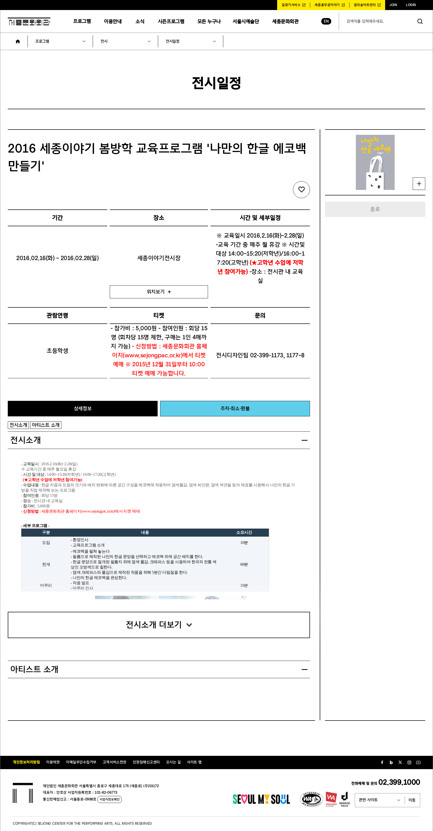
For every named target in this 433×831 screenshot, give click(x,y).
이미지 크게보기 (419, 183)
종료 (375, 209)
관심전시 (301, 189)
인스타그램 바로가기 (409, 762)
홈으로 (18, 41)
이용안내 (113, 21)
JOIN (393, 5)
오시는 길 (173, 762)
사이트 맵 (194, 762)
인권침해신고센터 (146, 762)
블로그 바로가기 (391, 762)
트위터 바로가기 (400, 762)
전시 (103, 41)
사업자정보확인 (109, 799)
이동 (411, 800)
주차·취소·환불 (235, 408)
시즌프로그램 (171, 21)
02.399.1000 (399, 782)
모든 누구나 (209, 21)
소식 (140, 21)
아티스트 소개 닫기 (304, 669)
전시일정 (172, 41)
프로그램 (82, 21)
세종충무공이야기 (327, 5)
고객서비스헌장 (115, 762)
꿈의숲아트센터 (365, 5)
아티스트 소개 (46, 425)
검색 (420, 21)
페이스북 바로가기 (382, 762)
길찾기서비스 (291, 5)
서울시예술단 (246, 21)
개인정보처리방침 (26, 762)
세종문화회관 (285, 21)
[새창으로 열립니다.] (261, 802)
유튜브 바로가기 (418, 762)
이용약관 (53, 762)
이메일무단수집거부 (81, 762)
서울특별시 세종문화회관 (29, 21)
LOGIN (411, 5)
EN (326, 21)
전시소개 (18, 425)
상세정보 (82, 408)
